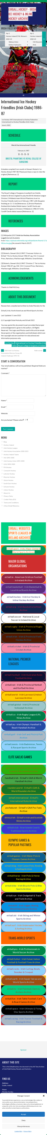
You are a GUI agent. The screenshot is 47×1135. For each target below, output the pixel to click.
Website (4, 413)
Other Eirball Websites (11, 506)
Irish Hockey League (10, 448)
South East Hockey (10, 483)
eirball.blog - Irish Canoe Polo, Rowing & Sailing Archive (23, 867)
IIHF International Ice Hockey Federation (24, 120)
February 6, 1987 (23, 151)
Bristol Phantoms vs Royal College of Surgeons (23, 160)
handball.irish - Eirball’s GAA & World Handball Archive (23, 779)
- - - (23, 154)
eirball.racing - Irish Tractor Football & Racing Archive (23, 1020)
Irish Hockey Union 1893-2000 (14, 461)
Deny (23, 1120)
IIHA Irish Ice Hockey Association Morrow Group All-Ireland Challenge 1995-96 (11, 353)
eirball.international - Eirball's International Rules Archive (23, 799)
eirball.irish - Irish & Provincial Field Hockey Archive (23, 638)
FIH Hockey (7, 467)
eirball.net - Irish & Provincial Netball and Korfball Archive (23, 686)
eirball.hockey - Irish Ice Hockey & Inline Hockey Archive (23, 598)
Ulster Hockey (8, 480)
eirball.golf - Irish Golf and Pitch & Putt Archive (23, 736)
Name (4, 400)
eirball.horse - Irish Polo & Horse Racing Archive (23, 877)
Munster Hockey (9, 477)
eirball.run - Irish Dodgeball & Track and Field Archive (23, 897)
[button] (44, 1096)
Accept (23, 1114)
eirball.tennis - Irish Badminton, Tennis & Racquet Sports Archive (23, 746)
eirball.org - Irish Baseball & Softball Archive (23, 608)
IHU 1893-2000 (9, 458)
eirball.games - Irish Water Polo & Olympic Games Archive (23, 857)
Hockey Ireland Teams (11, 454)
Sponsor (23, 56)
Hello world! (39, 350)
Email (3, 407)
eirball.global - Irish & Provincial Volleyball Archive (23, 706)
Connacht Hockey (10, 471)
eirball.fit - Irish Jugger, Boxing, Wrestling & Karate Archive (23, 907)
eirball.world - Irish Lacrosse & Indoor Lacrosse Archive (23, 696)
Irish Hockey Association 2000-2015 (16, 451)
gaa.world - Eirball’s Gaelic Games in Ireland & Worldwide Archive (23, 770)
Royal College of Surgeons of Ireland (31, 346)
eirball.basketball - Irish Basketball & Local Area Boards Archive (24, 588)
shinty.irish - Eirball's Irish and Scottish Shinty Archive (24, 819)
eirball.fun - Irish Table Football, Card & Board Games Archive (23, 1000)
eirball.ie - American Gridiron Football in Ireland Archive (23, 579)
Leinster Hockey (9, 474)
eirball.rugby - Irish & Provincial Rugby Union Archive (23, 628)
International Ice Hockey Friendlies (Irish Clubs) (18, 122)
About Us (7, 493)
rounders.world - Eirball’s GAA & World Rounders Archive (23, 789)
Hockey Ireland (9, 445)
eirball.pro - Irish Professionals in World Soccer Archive (23, 951)
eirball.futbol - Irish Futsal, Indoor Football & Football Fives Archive (23, 961)
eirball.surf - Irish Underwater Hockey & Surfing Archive (23, 927)
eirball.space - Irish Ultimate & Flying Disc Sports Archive (23, 1010)
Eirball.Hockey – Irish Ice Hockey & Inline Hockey (23, 73)
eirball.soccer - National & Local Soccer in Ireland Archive (23, 618)
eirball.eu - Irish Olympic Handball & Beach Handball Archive (23, 726)
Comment (5, 373)
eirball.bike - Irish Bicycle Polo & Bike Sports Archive (23, 887)
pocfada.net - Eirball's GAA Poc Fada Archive (23, 809)
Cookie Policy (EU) (10, 499)
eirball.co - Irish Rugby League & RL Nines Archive (23, 716)
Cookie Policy (18, 1131)
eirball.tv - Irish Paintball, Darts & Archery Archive (23, 990)
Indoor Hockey (9, 490)
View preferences (23, 1126)
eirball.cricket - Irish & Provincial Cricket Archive (23, 648)
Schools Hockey (9, 487)
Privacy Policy (27, 1131)
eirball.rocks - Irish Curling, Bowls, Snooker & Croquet (23, 970)
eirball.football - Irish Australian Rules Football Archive (23, 676)
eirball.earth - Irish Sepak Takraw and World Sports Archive (23, 980)
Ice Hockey (5, 120)
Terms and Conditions (11, 503)
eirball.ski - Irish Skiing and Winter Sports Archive (23, 917)
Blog (5, 442)
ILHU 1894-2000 (9, 464)
